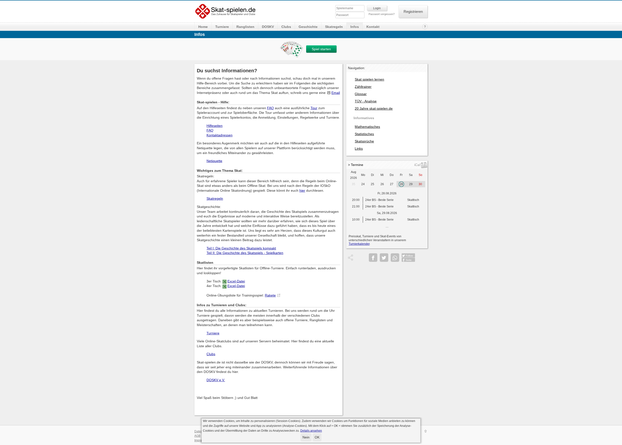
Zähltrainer (363, 87)
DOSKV (268, 27)
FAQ (270, 108)
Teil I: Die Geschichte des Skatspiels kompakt (241, 248)
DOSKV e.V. (216, 380)
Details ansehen (311, 430)
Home (203, 27)
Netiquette (214, 161)
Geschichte (308, 27)
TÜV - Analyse (366, 101)
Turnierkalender (359, 244)
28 (401, 184)
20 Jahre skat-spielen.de (374, 108)
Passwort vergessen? (382, 14)
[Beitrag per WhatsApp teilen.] (395, 257)
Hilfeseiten (215, 126)
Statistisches (364, 134)
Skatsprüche (364, 141)
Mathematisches (367, 127)
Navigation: (356, 68)
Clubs (286, 27)
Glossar (361, 94)
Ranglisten (245, 27)
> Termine (355, 165)
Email (335, 93)
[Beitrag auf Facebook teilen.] (373, 257)
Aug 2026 (353, 175)
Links (359, 148)
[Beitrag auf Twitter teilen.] (384, 257)
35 (353, 184)
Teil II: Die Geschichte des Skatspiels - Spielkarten (245, 253)
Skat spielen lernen (369, 79)
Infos (354, 27)
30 (420, 184)
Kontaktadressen (220, 135)
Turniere (222, 27)
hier (302, 190)
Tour (314, 108)
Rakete (270, 295)
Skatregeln (334, 27)
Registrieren (413, 11)
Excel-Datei (236, 281)
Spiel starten (321, 49)
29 (411, 184)
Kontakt (373, 27)
